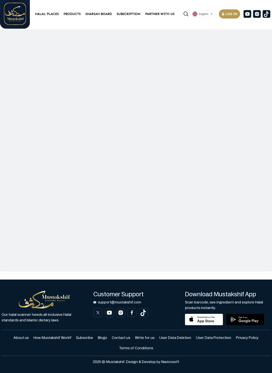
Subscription (128, 14)
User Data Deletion (175, 338)
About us (21, 338)
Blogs (102, 338)
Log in (231, 14)
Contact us (121, 338)
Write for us (145, 338)
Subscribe (84, 338)
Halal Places (47, 14)
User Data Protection (213, 338)
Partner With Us (159, 14)
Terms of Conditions (136, 348)
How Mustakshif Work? (52, 338)
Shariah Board (98, 14)
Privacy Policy (247, 338)
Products (72, 14)
